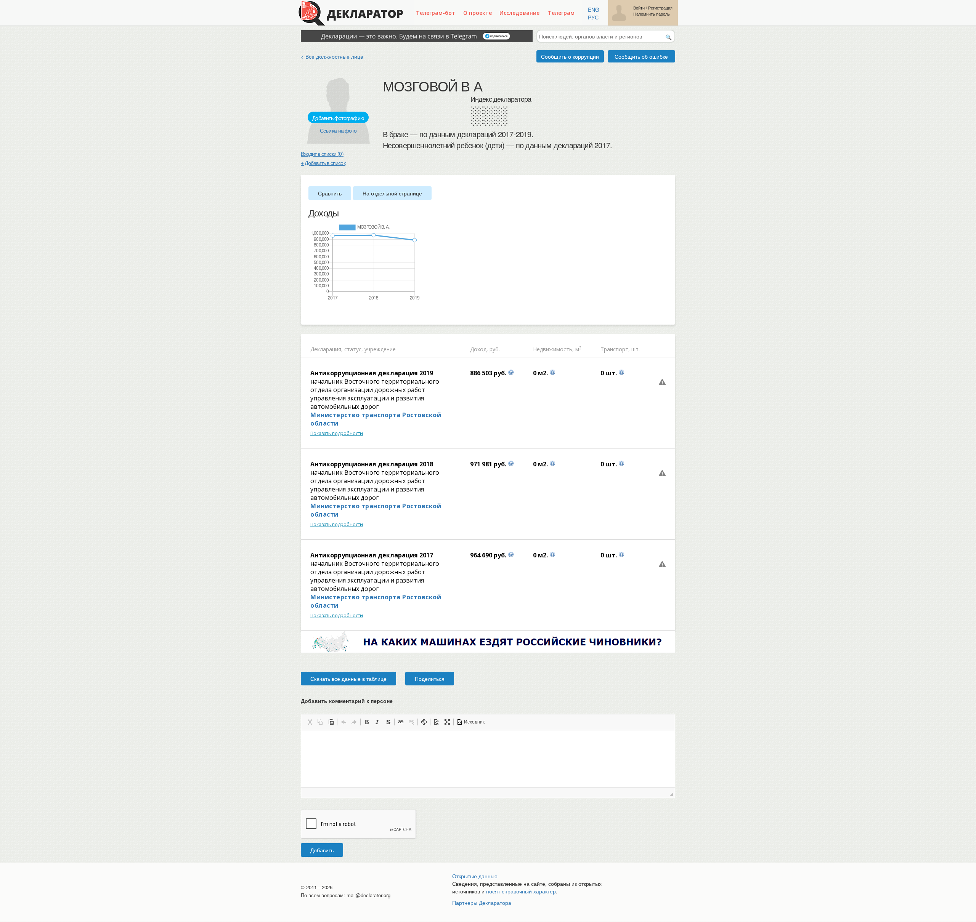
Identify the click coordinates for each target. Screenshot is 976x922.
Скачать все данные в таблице (348, 678)
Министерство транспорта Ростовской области (375, 419)
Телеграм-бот (435, 12)
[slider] (312, 313)
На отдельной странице (392, 193)
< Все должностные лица (332, 56)
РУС (593, 17)
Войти (639, 8)
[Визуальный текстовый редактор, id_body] (488, 759)
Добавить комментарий (347, 700)
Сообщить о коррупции (570, 56)
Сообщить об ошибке (641, 56)
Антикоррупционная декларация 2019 (371, 373)
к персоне (379, 700)
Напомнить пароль (651, 14)
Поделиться (430, 678)
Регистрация (660, 8)
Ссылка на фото (338, 130)
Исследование (519, 12)
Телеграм (561, 12)
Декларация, (326, 349)
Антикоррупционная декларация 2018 (371, 464)
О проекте (477, 12)
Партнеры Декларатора (481, 902)
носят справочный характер (521, 891)
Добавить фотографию (338, 118)
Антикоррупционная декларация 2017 (371, 555)
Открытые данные (475, 876)
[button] (309, 722)
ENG (593, 9)
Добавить (322, 850)
